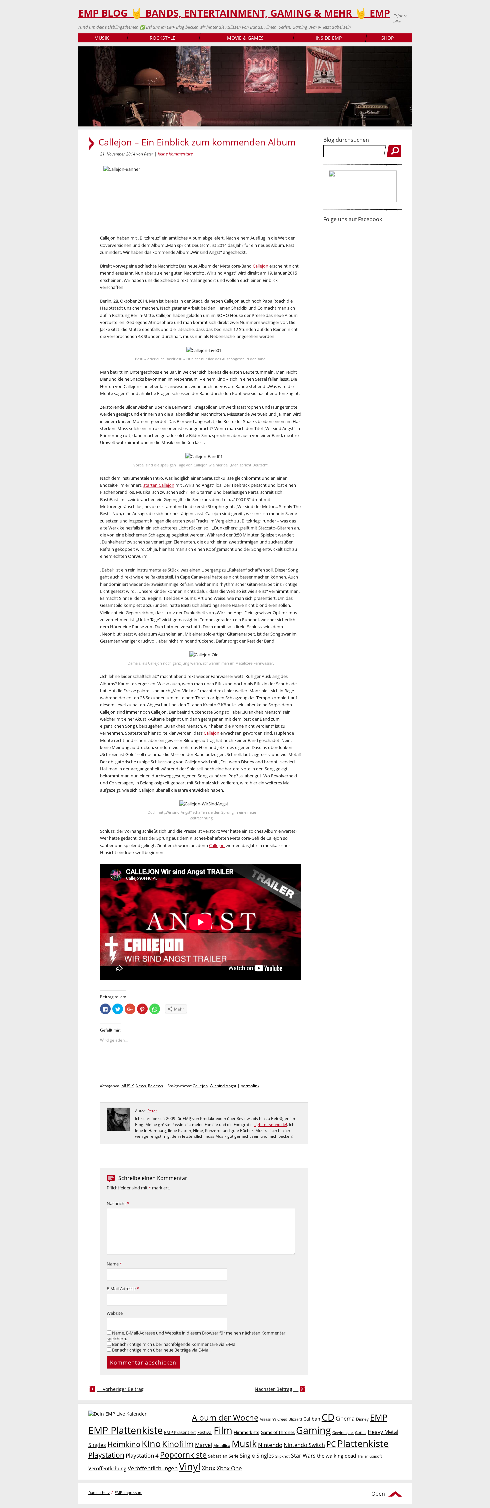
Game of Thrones (278, 1432)
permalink (250, 1086)
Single (247, 1455)
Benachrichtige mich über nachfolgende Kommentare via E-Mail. (175, 1344)
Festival (204, 1432)
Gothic (360, 1432)
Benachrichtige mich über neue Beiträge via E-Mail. (161, 1350)
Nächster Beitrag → (276, 1389)
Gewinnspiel (343, 1432)
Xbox (208, 1468)
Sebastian (217, 1456)
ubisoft (375, 1456)
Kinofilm (178, 1443)
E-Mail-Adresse (123, 1288)
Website (115, 1313)
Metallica (221, 1445)
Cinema (345, 1418)
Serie (233, 1456)
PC (331, 1444)
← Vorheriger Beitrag (120, 1389)
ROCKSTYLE (162, 38)
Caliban (311, 1419)
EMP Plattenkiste (125, 1430)
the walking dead (336, 1455)
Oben (378, 1493)
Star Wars (303, 1455)
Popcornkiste (183, 1455)
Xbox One (229, 1468)
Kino (151, 1443)
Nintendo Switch (304, 1445)
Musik (244, 1443)
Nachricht (118, 1203)
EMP (378, 1417)
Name (114, 1264)
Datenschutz (99, 1492)
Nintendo (270, 1445)
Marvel (203, 1445)
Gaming (313, 1430)
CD (328, 1417)
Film (223, 1430)
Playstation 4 (142, 1455)
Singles (265, 1455)
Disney (362, 1419)
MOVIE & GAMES (245, 38)
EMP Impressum (128, 1492)
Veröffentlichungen (153, 1468)
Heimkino (123, 1444)
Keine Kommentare (175, 154)
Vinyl (189, 1466)
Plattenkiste (363, 1443)
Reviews (155, 1086)
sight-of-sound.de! (270, 1124)
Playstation (106, 1455)
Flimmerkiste (246, 1432)
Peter (152, 1111)
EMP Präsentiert (180, 1432)
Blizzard (295, 1419)
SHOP (387, 38)
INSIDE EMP (329, 38)
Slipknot (282, 1456)
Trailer (362, 1456)
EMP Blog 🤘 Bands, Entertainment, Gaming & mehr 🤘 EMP (234, 13)
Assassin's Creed (273, 1419)
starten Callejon (158, 485)
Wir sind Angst (223, 1086)
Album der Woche (225, 1417)
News (141, 1086)
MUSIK (101, 38)
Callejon (261, 266)
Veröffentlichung (107, 1468)
